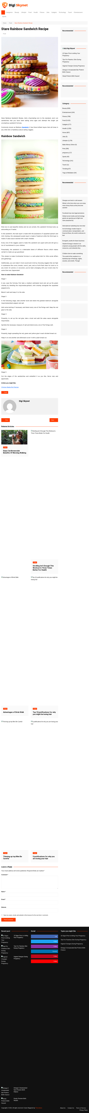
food (5, 392)
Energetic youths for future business (73, 240)
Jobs (47, 12)
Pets (63, 148)
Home (64, 132)
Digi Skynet (71, 48)
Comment (4, 874)
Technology (62, 12)
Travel (70, 12)
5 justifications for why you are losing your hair (44, 857)
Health (36, 12)
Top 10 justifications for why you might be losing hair (44, 713)
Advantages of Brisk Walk (13, 712)
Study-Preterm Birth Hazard (70, 76)
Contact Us (71, 1108)
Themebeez (38, 1108)
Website (3, 907)
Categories (9, 12)
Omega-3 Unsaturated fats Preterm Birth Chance (20, 1090)
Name (3, 891)
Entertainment (78, 12)
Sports (4, 16)
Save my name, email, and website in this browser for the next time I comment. (25, 915)
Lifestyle (23, 12)
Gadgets (54, 12)
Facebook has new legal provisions (73, 213)
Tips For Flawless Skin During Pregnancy (73, 939)
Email (3, 899)
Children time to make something (72, 253)
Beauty (17, 12)
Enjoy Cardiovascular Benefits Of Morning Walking (14, 452)
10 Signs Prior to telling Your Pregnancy (73, 935)
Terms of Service (81, 1108)
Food (30, 12)
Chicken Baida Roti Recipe (10, 387)
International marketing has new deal (73, 226)
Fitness (42, 12)
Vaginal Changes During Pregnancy (73, 66)
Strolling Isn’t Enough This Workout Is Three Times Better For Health (43, 568)
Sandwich (25, 127)
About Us (62, 1108)
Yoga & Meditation (68, 173)
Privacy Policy (84, 1110)
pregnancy (65, 152)
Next (52, 420)
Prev (6, 420)
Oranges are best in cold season (72, 200)
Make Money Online (68, 144)
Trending (65, 168)
